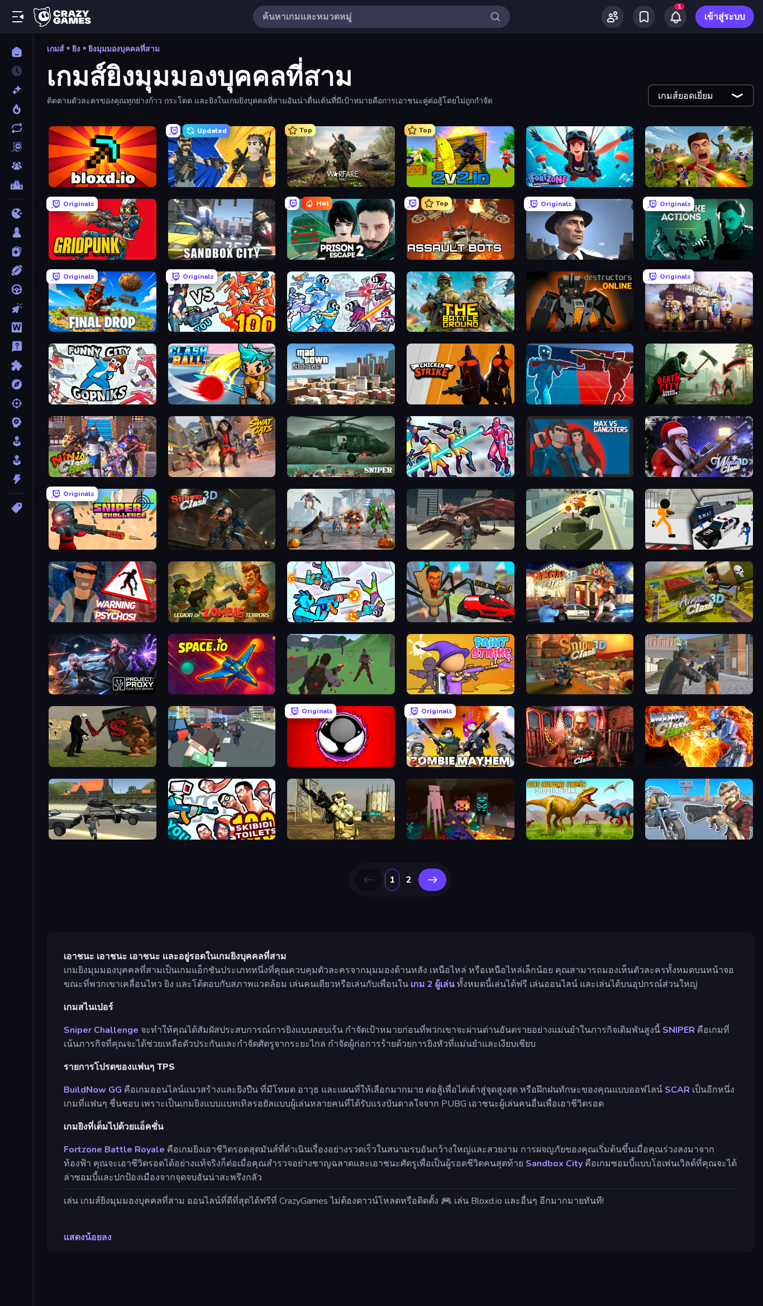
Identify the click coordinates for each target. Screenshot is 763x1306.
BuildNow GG (93, 1090)
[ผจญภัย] (16, 384)
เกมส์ (55, 49)
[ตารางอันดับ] (16, 184)
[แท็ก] (16, 507)
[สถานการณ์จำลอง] (16, 441)
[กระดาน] (16, 232)
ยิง (76, 49)
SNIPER (678, 1030)
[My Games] (644, 17)
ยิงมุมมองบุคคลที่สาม (124, 49)
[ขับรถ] (16, 289)
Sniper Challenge (101, 1030)
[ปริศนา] (16, 365)
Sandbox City (554, 1163)
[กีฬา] (16, 270)
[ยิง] (16, 403)
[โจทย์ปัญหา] (16, 346)
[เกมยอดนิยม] (16, 108)
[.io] (16, 213)
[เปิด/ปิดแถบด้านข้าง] (17, 16)
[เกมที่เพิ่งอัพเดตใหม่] (16, 127)
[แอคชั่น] (16, 479)
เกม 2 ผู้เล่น (433, 984)
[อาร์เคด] (16, 460)
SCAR (677, 1090)
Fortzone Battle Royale (114, 1149)
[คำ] (16, 327)
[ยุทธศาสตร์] (16, 422)
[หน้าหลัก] (16, 51)
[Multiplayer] (16, 165)
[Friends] (613, 17)
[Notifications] (675, 17)
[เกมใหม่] (16, 89)
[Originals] (16, 146)
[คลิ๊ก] (16, 308)
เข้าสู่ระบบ (724, 17)
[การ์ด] (16, 251)
